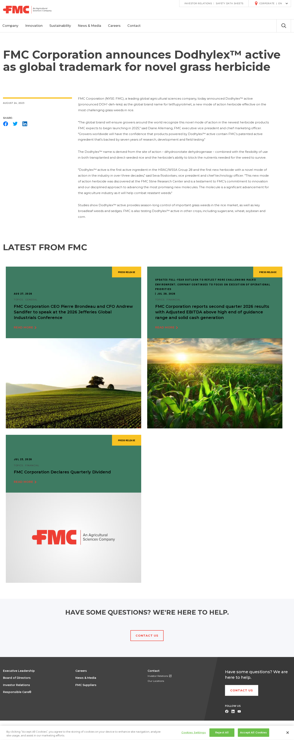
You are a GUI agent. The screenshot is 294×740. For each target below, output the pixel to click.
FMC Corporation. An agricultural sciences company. (30, 9)
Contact (154, 671)
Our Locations (156, 680)
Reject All (222, 732)
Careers (81, 671)
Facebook (5, 123)
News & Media (85, 678)
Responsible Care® (17, 692)
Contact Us (147, 635)
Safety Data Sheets (229, 3)
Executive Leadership (19, 671)
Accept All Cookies (253, 732)
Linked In (233, 711)
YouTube (239, 711)
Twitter (15, 123)
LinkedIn (24, 123)
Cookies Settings (193, 732)
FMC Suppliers (85, 685)
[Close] (287, 732)
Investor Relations (198, 3)
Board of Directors (17, 678)
